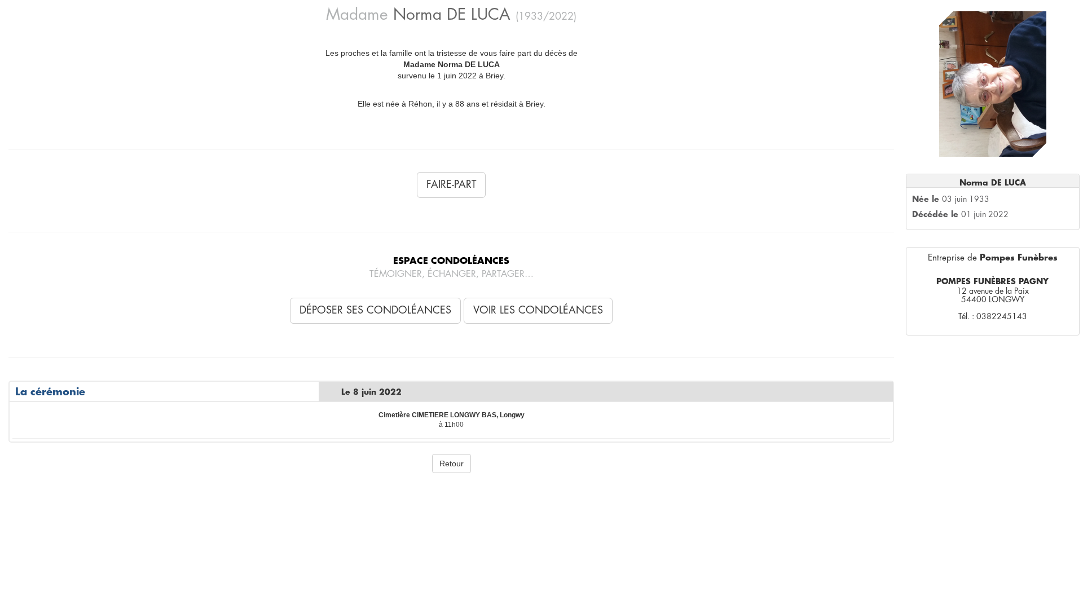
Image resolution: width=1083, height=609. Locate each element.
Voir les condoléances (538, 310)
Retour (451, 463)
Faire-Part (451, 184)
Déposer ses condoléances (375, 310)
